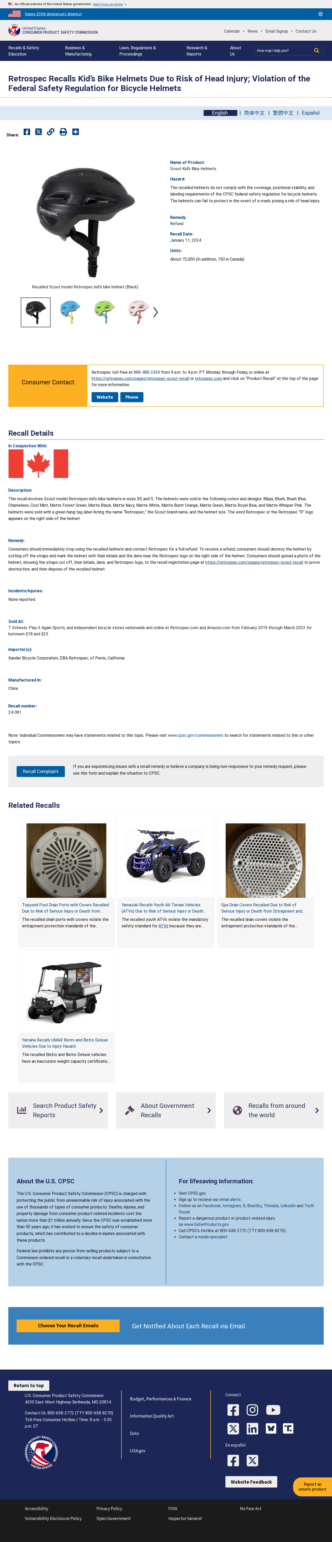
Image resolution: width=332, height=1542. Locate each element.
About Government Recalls (167, 1110)
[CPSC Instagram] (254, 1410)
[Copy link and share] (50, 132)
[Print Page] (63, 132)
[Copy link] (75, 132)
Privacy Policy (109, 1508)
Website (105, 397)
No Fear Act (250, 1508)
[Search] (317, 50)
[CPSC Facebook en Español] (235, 1461)
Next (155, 312)
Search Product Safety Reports (64, 1110)
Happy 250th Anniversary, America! (53, 13)
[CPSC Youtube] (275, 1410)
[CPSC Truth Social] (289, 1429)
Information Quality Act (152, 1416)
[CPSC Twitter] (235, 1429)
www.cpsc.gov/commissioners (195, 735)
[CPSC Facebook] (235, 1410)
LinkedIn (288, 1205)
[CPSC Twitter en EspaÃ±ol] (254, 1461)
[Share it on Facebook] (27, 132)
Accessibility (36, 1508)
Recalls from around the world (276, 1110)
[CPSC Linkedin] (254, 1429)
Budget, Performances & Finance (160, 1399)
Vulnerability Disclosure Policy (53, 1518)
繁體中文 (283, 113)
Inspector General (185, 1518)
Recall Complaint (40, 771)
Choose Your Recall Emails (68, 1326)
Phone (132, 397)
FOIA (172, 1508)
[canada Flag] (38, 463)
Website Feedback (251, 1482)
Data (134, 1433)
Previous (14, 312)
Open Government (113, 1518)
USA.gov (138, 1451)
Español (311, 113)
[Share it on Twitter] (38, 132)
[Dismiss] (321, 14)
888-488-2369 (147, 372)
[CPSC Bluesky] (272, 1429)
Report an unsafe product (313, 1486)
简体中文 (254, 113)
